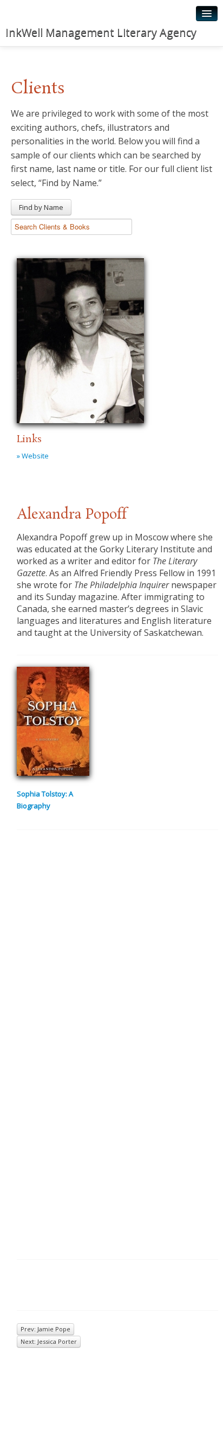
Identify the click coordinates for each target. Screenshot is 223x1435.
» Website (33, 456)
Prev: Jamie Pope (45, 1329)
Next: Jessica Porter (49, 1341)
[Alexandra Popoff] (80, 339)
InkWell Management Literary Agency (100, 32)
